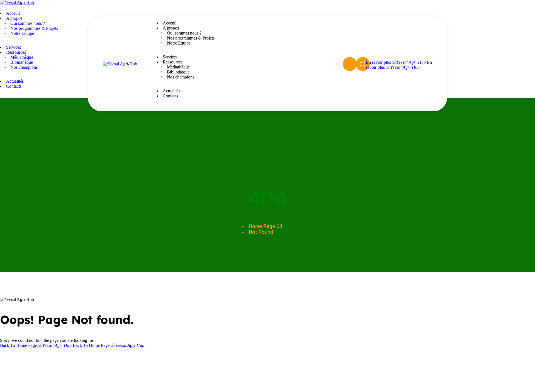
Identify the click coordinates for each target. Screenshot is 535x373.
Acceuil (169, 23)
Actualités (171, 91)
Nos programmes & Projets (191, 38)
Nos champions (180, 77)
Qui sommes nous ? (184, 33)
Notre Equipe (179, 43)
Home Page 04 (265, 226)
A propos (171, 28)
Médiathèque (178, 67)
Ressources (173, 62)
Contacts (170, 96)
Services (170, 57)
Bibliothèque (178, 72)
